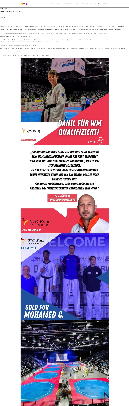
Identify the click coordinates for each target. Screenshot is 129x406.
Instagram (2, 23)
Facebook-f (2, 17)
